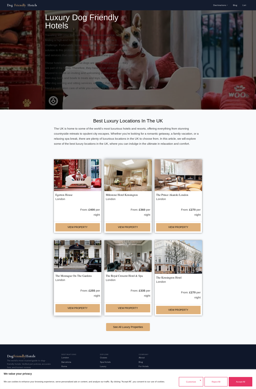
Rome (64, 366)
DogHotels (22, 5)
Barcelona (66, 362)
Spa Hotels (105, 362)
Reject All (216, 382)
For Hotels (144, 366)
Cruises (103, 357)
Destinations (220, 5)
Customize (191, 382)
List (244, 5)
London (65, 357)
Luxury (103, 366)
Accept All (240, 382)
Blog (235, 5)
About (142, 357)
